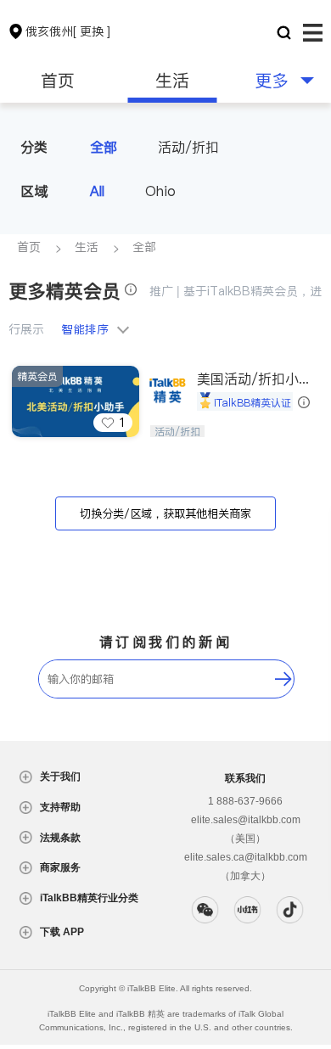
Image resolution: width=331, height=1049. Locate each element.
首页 (58, 81)
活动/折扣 (188, 146)
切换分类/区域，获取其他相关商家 (165, 514)
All (97, 191)
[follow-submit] (283, 679)
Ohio (160, 191)
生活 (172, 81)
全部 (103, 146)
